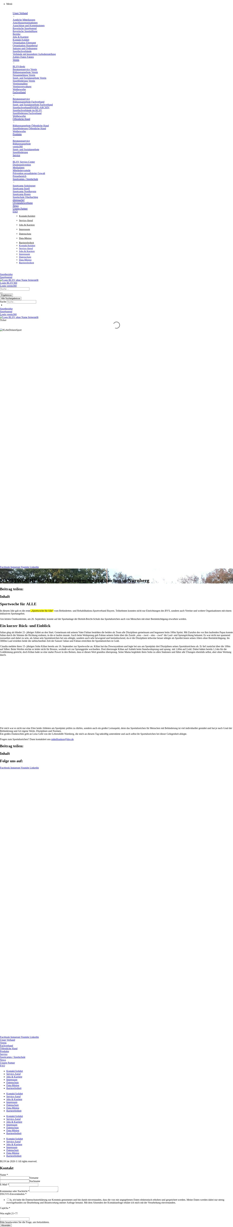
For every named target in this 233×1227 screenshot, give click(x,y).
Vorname (33, 1177)
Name (4, 1174)
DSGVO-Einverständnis (13, 1194)
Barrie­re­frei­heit (26, 242)
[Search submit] (1, 292)
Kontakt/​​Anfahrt (27, 216)
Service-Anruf (26, 220)
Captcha (5, 1208)
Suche (3, 301)
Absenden (5, 1225)
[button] (119, 4)
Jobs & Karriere (27, 225)
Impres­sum (24, 229)
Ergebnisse (6, 295)
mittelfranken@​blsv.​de (62, 739)
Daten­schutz (25, 233)
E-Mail (4, 1184)
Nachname (34, 1181)
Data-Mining (25, 238)
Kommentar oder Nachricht (14, 1191)
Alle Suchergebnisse (10, 298)
